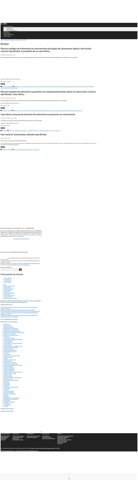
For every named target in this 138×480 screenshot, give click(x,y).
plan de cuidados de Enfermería (68, 110)
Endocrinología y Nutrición (10, 350)
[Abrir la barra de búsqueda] (2, 38)
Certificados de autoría (9, 295)
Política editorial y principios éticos (65, 436)
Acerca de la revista (5, 436)
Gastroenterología (8, 357)
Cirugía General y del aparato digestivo (13, 339)
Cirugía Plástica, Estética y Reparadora (12, 343)
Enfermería (4, 86)
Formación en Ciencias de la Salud (11, 355)
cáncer (19, 86)
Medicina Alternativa (8, 368)
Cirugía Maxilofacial (8, 340)
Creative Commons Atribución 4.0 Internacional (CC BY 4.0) (45, 448)
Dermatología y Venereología (10, 347)
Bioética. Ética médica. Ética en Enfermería (13, 332)
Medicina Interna (7, 374)
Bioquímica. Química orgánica (10, 335)
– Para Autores (7, 279)
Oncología (10, 86)
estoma (50, 110)
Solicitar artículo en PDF (7, 411)
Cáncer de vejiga (26, 86)
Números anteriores (8, 288)
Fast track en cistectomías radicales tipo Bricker (24, 134)
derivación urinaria (59, 86)
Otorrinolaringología (8, 391)
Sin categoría (6, 403)
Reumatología (6, 400)
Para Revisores (10, 29)
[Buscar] (20, 269)
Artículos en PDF (7, 297)
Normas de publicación (18, 437)
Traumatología (7, 404)
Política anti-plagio (61, 438)
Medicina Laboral (7, 376)
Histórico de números (8, 34)
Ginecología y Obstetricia (9, 362)
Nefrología (6, 381)
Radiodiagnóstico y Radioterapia (11, 398)
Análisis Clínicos (7, 325)
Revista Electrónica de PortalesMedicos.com (27, 450)
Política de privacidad (62, 441)
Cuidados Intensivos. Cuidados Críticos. (13, 346)
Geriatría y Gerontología (9, 359)
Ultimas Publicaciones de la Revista (13, 40)
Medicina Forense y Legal (9, 373)
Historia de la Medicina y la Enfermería (12, 365)
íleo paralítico (36, 149)
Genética (5, 358)
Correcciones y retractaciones (64, 439)
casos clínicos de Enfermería (37, 86)
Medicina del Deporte (8, 370)
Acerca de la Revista (8, 26)
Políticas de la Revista (11, 30)
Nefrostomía (57, 130)
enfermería (82, 86)
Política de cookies (61, 442)
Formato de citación (46, 437)
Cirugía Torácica (7, 344)
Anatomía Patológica (8, 327)
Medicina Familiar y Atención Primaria (12, 372)
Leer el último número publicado (21, 238)
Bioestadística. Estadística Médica (11, 331)
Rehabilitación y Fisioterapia (10, 399)
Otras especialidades (8, 392)
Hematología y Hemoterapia (10, 363)
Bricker (16, 86)
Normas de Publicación (9, 292)
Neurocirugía (6, 384)
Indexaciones (6, 291)
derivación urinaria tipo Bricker (71, 86)
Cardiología (6, 336)
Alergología (6, 324)
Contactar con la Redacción (10, 298)
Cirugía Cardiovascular (9, 338)
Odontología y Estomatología (10, 387)
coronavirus (30, 130)
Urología (10, 110)
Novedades (6, 32)
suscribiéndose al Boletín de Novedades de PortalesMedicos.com (21, 301)
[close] (69, 474)
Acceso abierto (45, 436)
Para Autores (9, 27)
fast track (29, 149)
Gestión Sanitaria (7, 361)
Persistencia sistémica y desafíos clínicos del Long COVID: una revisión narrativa (20, 311)
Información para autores (18, 436)
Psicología (6, 395)
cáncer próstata (16, 130)
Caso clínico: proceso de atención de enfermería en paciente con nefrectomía (38, 114)
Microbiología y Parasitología (10, 380)
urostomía (79, 110)
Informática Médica (8, 366)
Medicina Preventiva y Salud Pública (12, 377)
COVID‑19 (36, 130)
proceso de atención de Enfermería (9, 88)
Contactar (3, 439)
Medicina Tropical (8, 378)
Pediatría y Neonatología (9, 393)
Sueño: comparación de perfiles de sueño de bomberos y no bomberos (18, 310)
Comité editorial (4, 437)
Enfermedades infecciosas (9, 351)
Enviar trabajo (6, 36)
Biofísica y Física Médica (9, 333)
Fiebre (51, 130)
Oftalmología (6, 388)
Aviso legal (59, 443)
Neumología (6, 383)
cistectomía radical (49, 86)
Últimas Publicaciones (8, 286)
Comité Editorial (7, 290)
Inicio (2, 40)
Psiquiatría (6, 396)
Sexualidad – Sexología (9, 402)
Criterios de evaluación (32, 437)
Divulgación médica (8, 348)
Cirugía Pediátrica (7, 342)
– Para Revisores (7, 280)
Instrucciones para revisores (33, 436)
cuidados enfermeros (44, 130)
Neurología (6, 385)
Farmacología (6, 354)
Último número (7, 33)
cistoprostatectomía (37, 110)
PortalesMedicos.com (9, 450)
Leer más (3, 84)
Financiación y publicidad (62, 437)
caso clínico (24, 130)
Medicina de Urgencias (9, 369)
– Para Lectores (7, 282)
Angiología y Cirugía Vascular (10, 329)
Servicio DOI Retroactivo (23, 264)
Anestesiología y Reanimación (10, 328)
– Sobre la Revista (7, 278)
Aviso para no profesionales (48, 438)
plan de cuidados (90, 86)
